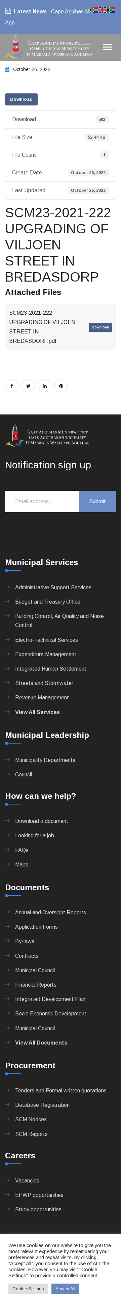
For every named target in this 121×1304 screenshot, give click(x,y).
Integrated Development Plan (50, 999)
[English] (102, 9)
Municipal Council (35, 970)
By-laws (24, 941)
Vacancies (27, 1180)
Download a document (41, 821)
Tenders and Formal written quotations (61, 1090)
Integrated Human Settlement (50, 669)
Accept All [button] (65, 1288)
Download (21, 99)
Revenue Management (42, 697)
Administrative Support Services (53, 587)
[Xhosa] (111, 9)
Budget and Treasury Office (47, 602)
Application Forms (36, 927)
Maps (21, 864)
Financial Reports (35, 985)
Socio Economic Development (50, 1013)
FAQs (22, 850)
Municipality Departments (45, 760)
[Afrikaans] (94, 9)
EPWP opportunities (39, 1195)
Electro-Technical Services (46, 640)
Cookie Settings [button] (28, 1288)
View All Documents (41, 1043)
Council (23, 774)
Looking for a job (34, 835)
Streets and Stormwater (44, 683)
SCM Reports (31, 1134)
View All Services (37, 712)
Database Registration (42, 1105)
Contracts (27, 956)
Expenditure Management (45, 654)
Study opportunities (38, 1209)
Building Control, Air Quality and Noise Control (59, 620)
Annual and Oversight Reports (50, 912)
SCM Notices (31, 1119)
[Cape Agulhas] (48, 47)
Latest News (30, 11)
